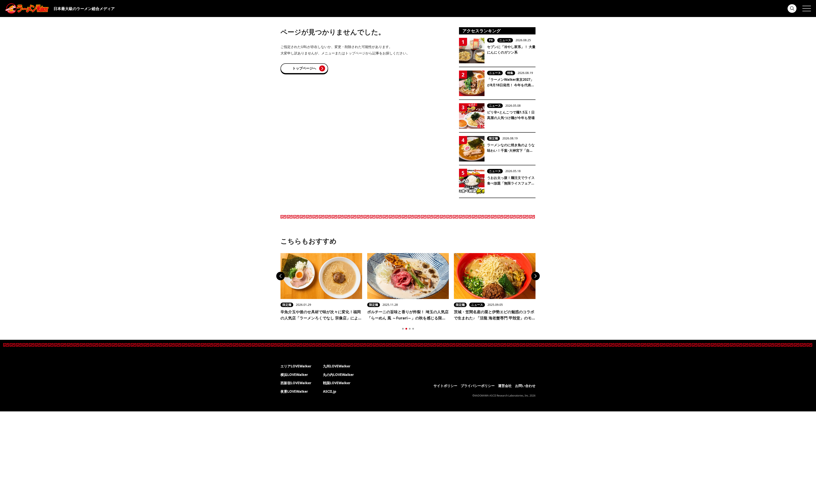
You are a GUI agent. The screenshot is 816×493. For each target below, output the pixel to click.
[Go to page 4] (413, 329)
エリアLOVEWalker (295, 366)
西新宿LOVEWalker (295, 383)
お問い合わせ (525, 385)
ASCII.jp (329, 391)
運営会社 (505, 385)
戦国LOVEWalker (336, 383)
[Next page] (535, 276)
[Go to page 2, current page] (406, 329)
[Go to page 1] (403, 329)
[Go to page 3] (410, 329)
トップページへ (304, 68)
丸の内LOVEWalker (338, 374)
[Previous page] (280, 276)
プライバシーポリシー (478, 385)
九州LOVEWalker (336, 366)
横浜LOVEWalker (294, 374)
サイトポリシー (445, 385)
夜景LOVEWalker (294, 391)
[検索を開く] (792, 8)
